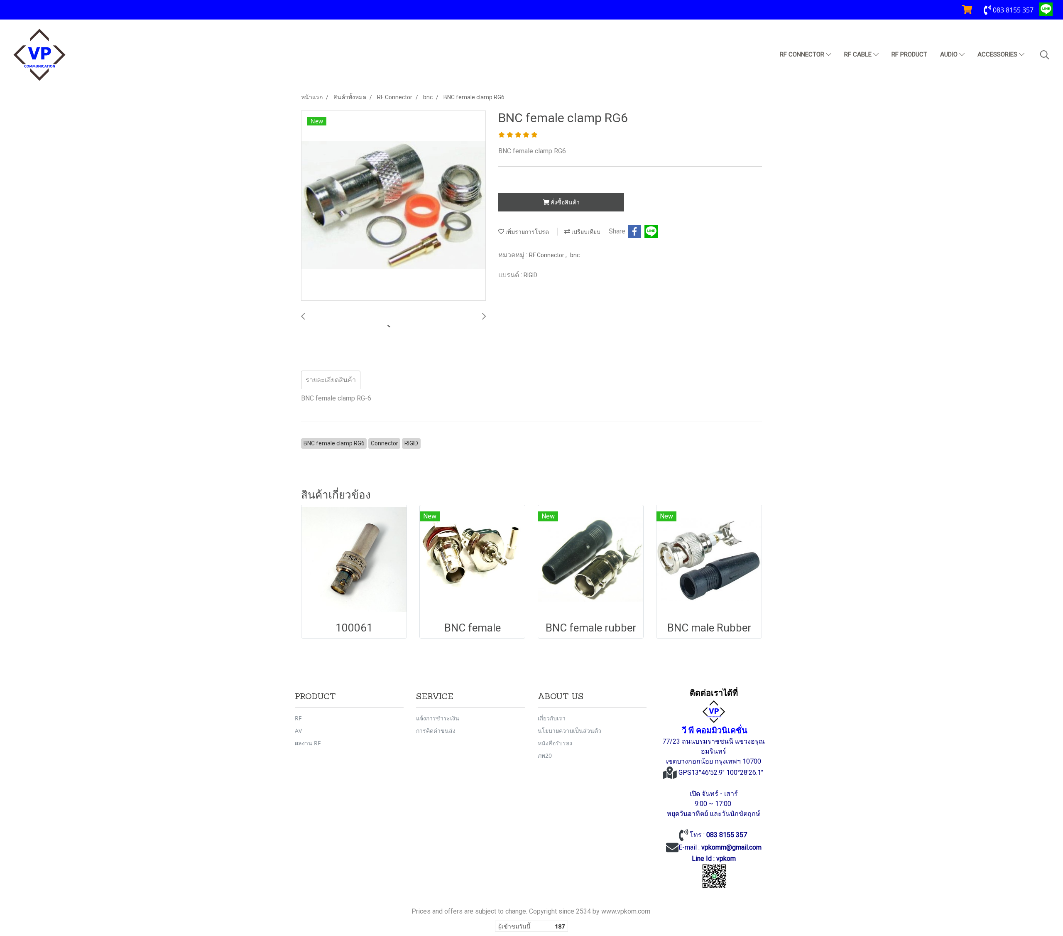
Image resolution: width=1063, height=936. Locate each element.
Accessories (998, 54)
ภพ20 (545, 755)
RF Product (909, 54)
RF (298, 718)
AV (298, 731)
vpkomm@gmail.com (731, 847)
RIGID (530, 275)
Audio (949, 54)
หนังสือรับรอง (555, 743)
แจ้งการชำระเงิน (437, 718)
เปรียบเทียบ (585, 231)
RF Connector (803, 54)
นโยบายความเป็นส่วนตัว (569, 731)
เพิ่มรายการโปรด (526, 231)
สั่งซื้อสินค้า (564, 202)
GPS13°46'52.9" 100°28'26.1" (721, 772)
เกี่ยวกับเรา (552, 718)
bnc (575, 255)
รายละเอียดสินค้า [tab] (331, 380)
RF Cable (858, 54)
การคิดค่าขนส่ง (436, 731)
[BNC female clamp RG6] (393, 206)
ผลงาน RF (308, 743)
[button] (1045, 55)
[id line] (714, 876)
